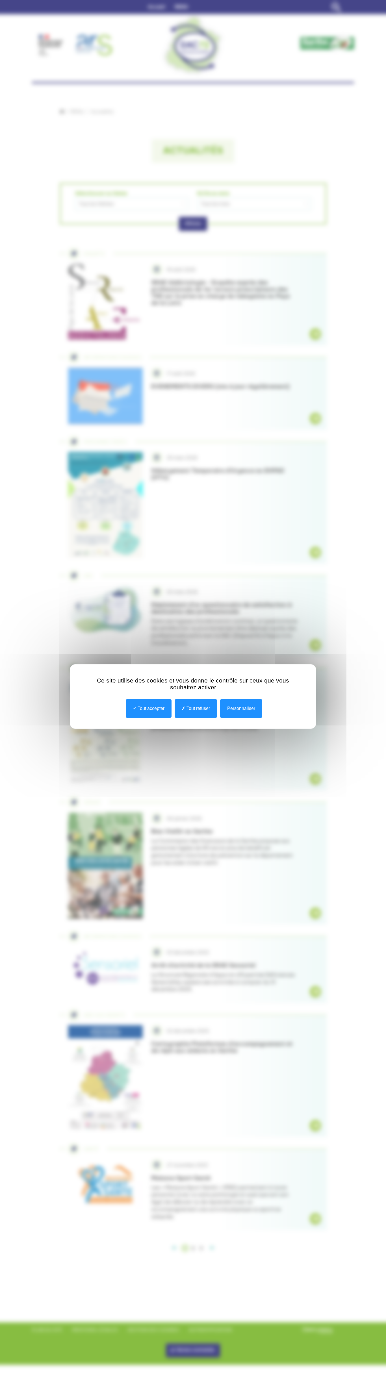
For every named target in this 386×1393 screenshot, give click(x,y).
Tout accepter (150, 708)
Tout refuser (197, 708)
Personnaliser (241, 708)
